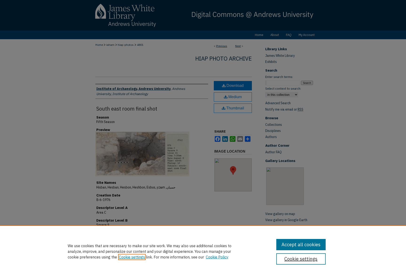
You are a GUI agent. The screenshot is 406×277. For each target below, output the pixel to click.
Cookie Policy (217, 257)
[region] (203, 251)
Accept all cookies (300, 244)
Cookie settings (132, 257)
